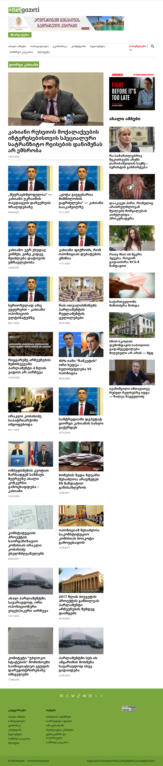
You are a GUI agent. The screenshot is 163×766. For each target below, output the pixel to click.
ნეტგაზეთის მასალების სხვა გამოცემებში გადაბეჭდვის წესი (121, 760)
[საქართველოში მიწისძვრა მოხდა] (132, 285)
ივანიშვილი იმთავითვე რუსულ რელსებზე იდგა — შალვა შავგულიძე (129, 392)
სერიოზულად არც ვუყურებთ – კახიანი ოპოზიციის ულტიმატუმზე (26, 311)
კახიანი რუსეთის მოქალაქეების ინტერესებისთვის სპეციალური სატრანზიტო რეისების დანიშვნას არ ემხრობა (55, 141)
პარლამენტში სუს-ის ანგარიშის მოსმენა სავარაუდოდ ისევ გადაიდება (78, 664)
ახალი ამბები (17, 46)
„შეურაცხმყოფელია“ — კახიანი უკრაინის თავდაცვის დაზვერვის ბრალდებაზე (30, 200)
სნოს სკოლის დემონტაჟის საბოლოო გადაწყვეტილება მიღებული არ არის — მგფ (131, 347)
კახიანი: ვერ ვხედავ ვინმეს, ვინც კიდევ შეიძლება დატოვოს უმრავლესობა (27, 256)
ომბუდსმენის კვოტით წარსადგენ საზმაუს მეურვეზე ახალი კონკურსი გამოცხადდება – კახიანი (28, 480)
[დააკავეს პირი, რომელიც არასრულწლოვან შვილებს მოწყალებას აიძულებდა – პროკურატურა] (132, 187)
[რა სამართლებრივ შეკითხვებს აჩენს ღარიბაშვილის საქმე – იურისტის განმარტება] (132, 139)
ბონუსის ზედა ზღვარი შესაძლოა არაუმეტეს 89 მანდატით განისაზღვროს (79, 481)
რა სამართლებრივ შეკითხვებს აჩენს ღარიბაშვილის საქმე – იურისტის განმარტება (128, 161)
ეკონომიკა (60, 46)
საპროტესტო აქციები (59, 721)
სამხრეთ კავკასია (21, 52)
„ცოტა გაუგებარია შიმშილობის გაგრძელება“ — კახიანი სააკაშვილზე (81, 200)
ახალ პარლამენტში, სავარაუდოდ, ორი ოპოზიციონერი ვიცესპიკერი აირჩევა (28, 604)
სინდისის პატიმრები (58, 716)
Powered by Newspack (38, 760)
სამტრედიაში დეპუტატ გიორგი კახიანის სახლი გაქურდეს (81, 423)
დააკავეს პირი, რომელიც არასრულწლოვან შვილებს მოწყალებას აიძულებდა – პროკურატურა (131, 211)
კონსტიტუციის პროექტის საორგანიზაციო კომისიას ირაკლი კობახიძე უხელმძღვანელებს (26, 543)
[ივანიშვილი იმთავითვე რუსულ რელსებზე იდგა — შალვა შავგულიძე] (132, 372)
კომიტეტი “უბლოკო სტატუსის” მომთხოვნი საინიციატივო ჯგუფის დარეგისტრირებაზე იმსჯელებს (29, 666)
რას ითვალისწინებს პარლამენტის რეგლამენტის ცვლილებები (78, 311)
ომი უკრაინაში (55, 725)
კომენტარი (78, 46)
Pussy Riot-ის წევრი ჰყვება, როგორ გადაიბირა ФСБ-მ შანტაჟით (125, 260)
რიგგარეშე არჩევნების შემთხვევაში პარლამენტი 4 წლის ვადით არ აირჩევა (29, 366)
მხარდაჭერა (19, 35)
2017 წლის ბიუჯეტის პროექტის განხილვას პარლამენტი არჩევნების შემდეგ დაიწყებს (79, 604)
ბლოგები (43, 52)
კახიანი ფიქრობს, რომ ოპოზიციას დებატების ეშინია (80, 254)
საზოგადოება (39, 46)
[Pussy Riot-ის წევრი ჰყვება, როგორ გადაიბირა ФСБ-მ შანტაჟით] (132, 238)
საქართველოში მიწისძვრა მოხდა (124, 303)
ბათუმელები (137, 46)
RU (130, 49)
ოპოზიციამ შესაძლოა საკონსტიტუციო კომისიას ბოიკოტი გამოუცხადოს (79, 536)
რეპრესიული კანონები (59, 729)
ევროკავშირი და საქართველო (56, 736)
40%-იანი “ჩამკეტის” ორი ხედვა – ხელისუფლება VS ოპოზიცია (78, 366)
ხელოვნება (97, 46)
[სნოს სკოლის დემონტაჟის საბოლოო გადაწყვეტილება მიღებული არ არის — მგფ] (132, 325)
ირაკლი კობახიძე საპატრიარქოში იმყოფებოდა (24, 420)
